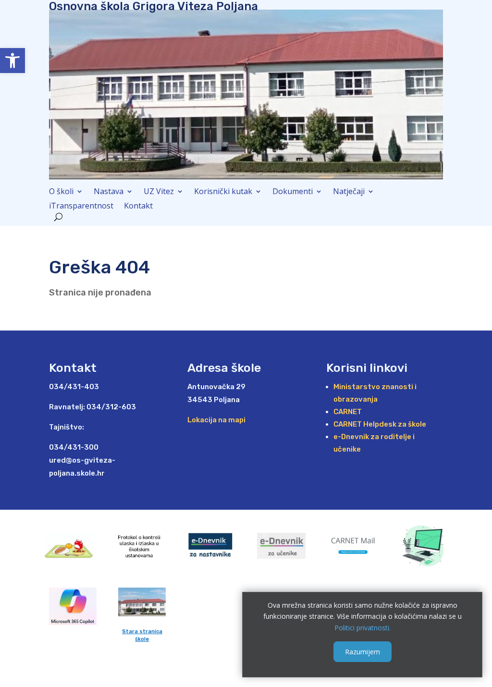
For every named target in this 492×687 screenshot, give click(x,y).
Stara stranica (142, 631)
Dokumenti (292, 192)
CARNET (347, 411)
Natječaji (349, 192)
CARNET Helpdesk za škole (379, 424)
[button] (12, 60)
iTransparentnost (81, 206)
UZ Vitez (159, 192)
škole (142, 639)
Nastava (108, 192)
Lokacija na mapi (216, 420)
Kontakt (138, 206)
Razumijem (362, 651)
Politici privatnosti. (362, 627)
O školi (61, 192)
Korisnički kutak (223, 192)
